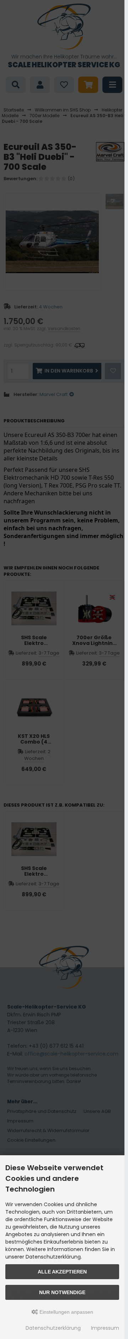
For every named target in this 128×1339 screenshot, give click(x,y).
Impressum (105, 1328)
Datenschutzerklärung (53, 1328)
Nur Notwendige (62, 1292)
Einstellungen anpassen (65, 1312)
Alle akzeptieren (62, 1272)
